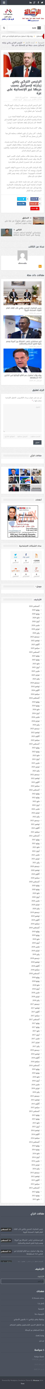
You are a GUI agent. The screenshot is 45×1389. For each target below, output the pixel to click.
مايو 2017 (36, 1030)
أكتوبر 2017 (36, 1011)
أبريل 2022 (36, 805)
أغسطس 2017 (34, 1019)
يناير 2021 (36, 862)
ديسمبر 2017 (35, 1004)
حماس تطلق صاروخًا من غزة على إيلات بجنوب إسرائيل (18, 222)
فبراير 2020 (36, 904)
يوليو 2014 (36, 1145)
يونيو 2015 (36, 1119)
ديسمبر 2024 (35, 682)
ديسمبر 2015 (35, 1096)
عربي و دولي (27, 99)
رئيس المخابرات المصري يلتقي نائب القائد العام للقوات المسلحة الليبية (24, 309)
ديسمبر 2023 (35, 728)
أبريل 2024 (36, 713)
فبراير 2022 (36, 812)
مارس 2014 (36, 1161)
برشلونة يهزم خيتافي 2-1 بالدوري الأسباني (29, 1319)
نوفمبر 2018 (35, 962)
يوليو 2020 (36, 885)
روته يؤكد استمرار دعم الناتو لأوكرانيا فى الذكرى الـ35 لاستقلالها (23, 376)
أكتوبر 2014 (36, 1134)
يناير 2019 (36, 954)
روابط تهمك (40, 1335)
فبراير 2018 (36, 996)
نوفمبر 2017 (35, 1008)
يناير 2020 (36, 908)
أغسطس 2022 (34, 789)
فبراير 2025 (36, 675)
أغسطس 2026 (34, 606)
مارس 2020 (36, 900)
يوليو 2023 (36, 747)
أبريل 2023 (36, 759)
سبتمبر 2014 (35, 1138)
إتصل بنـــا (41, 1303)
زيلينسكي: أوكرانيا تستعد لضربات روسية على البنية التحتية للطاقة (27, 234)
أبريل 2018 (36, 988)
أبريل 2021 (36, 851)
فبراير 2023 (36, 766)
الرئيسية (41, 1308)
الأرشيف (41, 1276)
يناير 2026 (36, 633)
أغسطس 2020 (34, 881)
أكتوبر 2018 (36, 966)
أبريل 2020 (36, 897)
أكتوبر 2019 (36, 920)
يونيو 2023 (36, 751)
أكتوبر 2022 (36, 782)
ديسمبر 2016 (35, 1050)
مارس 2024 (36, 717)
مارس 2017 (36, 1038)
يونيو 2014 (36, 1149)
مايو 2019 (36, 939)
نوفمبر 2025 (35, 640)
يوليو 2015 (36, 1115)
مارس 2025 (36, 671)
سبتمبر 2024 (35, 694)
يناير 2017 (36, 1046)
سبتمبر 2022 (35, 786)
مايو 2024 (36, 709)
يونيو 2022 (36, 797)
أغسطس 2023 (34, 744)
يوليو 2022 (36, 793)
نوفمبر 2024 (35, 686)
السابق (25, 218)
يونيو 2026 (36, 613)
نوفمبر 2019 (35, 916)
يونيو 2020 (36, 889)
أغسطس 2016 (34, 1065)
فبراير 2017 (36, 1042)
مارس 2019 (36, 946)
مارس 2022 (36, 809)
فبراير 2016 (36, 1088)
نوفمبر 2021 (35, 824)
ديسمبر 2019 (35, 912)
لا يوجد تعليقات (17, 99)
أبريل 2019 (36, 942)
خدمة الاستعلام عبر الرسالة (34, 1330)
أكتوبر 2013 (36, 1180)
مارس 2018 (36, 992)
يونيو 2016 (36, 1073)
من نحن (41, 1340)
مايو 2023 (36, 755)
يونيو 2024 (36, 705)
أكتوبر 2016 (36, 1057)
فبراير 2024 (36, 721)
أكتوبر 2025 (36, 644)
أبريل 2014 (36, 1157)
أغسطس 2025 (34, 652)
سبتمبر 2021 (35, 832)
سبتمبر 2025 (35, 648)
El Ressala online (38, 1298)
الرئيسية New (39, 1314)
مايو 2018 (36, 985)
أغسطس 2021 (34, 835)
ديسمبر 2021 (35, 820)
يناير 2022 (36, 816)
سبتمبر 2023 (35, 740)
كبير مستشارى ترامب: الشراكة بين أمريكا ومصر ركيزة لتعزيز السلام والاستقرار (24, 342)
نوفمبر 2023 (35, 732)
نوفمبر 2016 (35, 1054)
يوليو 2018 (36, 977)
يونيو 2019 (36, 935)
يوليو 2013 (36, 1191)
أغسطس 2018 (34, 973)
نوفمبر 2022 (35, 778)
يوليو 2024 (36, 701)
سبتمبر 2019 (35, 923)
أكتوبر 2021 (36, 828)
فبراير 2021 (36, 858)
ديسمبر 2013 (35, 1172)
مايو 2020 (36, 893)
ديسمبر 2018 (35, 958)
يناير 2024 (36, 724)
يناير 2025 (36, 678)
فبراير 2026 (36, 629)
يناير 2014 (36, 1168)
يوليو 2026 (36, 610)
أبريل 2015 (36, 1126)
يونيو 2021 (36, 843)
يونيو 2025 (36, 659)
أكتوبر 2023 (36, 736)
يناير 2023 (36, 770)
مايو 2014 (36, 1153)
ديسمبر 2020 (35, 866)
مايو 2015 (36, 1122)
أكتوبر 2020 (36, 874)
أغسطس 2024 (34, 698)
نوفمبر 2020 (35, 870)
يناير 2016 (36, 1092)
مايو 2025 (36, 663)
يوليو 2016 (36, 1069)
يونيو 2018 (36, 981)
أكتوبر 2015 (36, 1103)
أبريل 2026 (36, 621)
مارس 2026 (36, 625)
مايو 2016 (36, 1076)
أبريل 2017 (36, 1034)
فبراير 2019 (36, 950)
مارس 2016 (36, 1084)
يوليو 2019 (36, 931)
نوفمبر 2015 (35, 1099)
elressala (33, 97)
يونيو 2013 (36, 1195)
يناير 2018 (36, 1000)
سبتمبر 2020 (35, 877)
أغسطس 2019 (34, 927)
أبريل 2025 (36, 667)
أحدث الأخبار (36, 99)
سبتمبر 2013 (35, 1184)
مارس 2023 (36, 763)
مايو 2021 (36, 847)
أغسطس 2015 (34, 1111)
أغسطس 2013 (34, 1187)
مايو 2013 (36, 1199)
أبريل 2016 (36, 1080)
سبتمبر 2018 (35, 969)
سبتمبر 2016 (35, 1061)
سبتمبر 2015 (35, 1107)
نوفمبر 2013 (35, 1176)
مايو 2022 (36, 801)
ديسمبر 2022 (35, 774)
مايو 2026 (36, 617)
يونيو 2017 (36, 1027)
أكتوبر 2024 (36, 690)
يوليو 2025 (36, 655)
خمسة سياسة (39, 1356)
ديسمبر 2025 (35, 636)
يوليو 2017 (36, 1023)
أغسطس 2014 (34, 1142)
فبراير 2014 (36, 1164)
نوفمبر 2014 (35, 1130)
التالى (19, 229)
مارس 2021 (36, 854)
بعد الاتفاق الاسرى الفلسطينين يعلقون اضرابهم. (27, 1324)
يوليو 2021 (36, 839)
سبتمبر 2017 (35, 1015)
